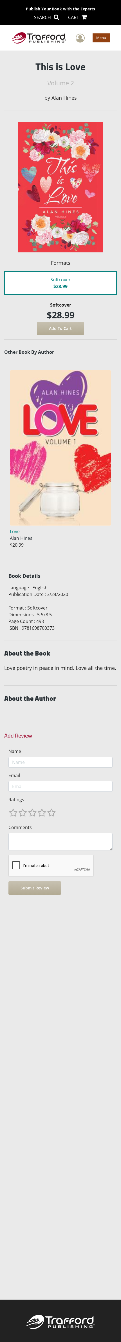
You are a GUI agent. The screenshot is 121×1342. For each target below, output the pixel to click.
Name (14, 751)
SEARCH (43, 17)
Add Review (18, 735)
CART (74, 17)
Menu (101, 37)
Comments (20, 827)
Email (14, 775)
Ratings (16, 799)
